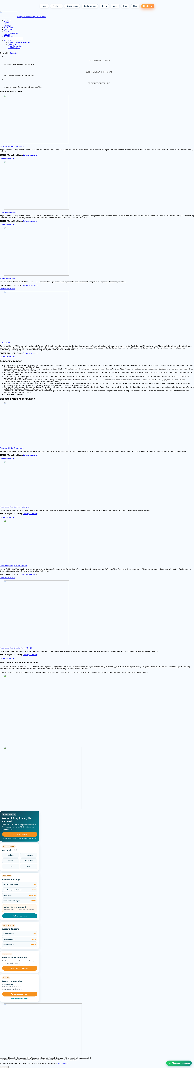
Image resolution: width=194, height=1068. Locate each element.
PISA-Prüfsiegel (19, 945)
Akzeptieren (4, 1067)
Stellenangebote (80, 1058)
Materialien (28, 861)
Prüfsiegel (7, 26)
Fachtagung (8, 27)
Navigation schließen (38, 17)
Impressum (4, 1058)
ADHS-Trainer (5, 343)
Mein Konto (147, 6)
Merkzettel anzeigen (15, 46)
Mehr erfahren (63, 1063)
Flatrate (6, 22)
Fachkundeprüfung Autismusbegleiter (13, 566)
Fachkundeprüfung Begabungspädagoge (15, 507)
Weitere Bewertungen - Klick (14, 394)
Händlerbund (59, 1058)
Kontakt (6, 35)
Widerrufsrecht (35, 1058)
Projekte (7, 31)
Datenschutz (21, 1058)
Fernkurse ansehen (19, 834)
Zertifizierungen (90, 6)
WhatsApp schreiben (19, 994)
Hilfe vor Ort (8, 29)
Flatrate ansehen (20, 916)
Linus (115, 6)
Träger (104, 6)
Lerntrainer (19, 895)
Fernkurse (56, 6)
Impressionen (13, 33)
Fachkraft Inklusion (19, 884)
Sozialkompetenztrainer (8, 212)
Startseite (13, 53)
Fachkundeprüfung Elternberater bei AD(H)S (16, 648)
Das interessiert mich (7, 158)
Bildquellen (12, 1058)
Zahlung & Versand (30, 155)
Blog (125, 6)
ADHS (88, 1058)
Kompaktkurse (72, 6)
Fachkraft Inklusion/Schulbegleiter (12, 146)
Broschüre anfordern (19, 968)
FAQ (5, 24)
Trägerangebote (19, 939)
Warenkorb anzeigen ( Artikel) (19, 42)
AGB (28, 1058)
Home (44, 6)
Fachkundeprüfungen (19, 901)
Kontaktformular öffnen (19, 999)
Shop (135, 6)
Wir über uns (69, 1058)
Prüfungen (29, 855)
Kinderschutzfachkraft (7, 278)
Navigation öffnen (23, 17)
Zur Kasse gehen (14, 48)
